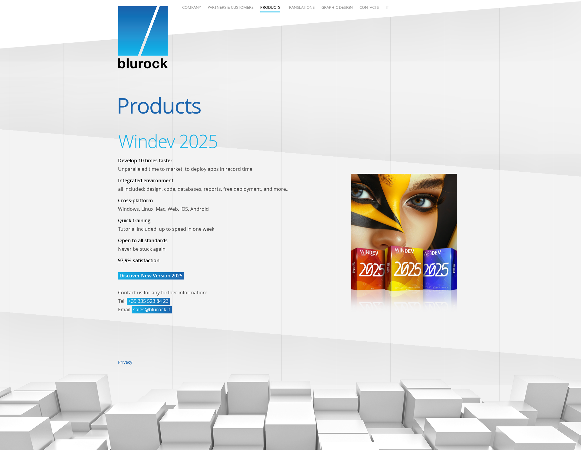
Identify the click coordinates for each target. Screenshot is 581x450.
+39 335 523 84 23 (148, 301)
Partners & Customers (231, 7)
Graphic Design (337, 7)
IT (387, 7)
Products (270, 7)
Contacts (369, 7)
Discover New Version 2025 (151, 275)
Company (191, 7)
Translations (301, 7)
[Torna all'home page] (143, 38)
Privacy (125, 362)
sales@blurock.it (151, 309)
